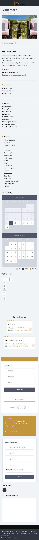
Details (6, 103)
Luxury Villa (19, 330)
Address (6, 85)
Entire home (27, 330)
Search (19, 477)
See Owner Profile (22, 424)
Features (7, 137)
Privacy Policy (13, 538)
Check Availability (9, 43)
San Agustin (14, 13)
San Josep (5, 13)
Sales (7, 538)
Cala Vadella (19, 328)
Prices (6, 69)
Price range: (8, 469)
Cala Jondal (16, 344)
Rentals (3, 538)
